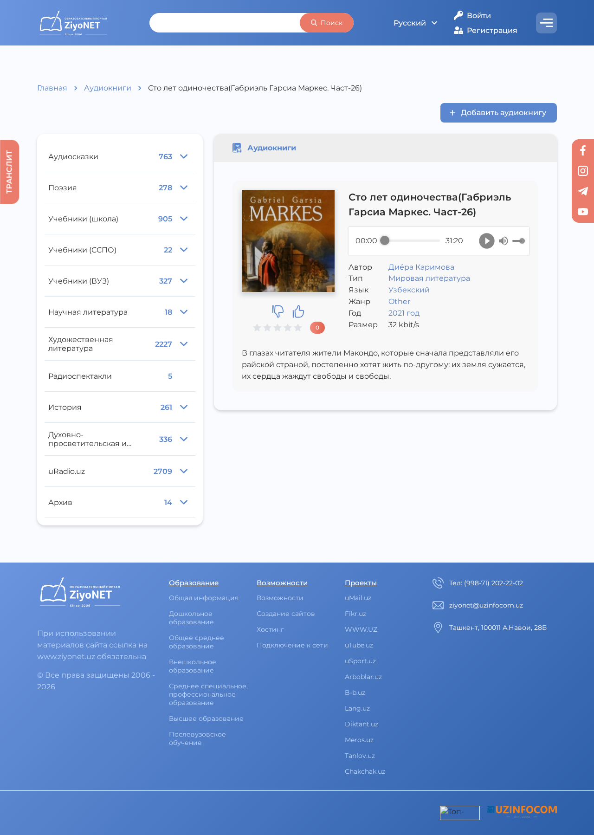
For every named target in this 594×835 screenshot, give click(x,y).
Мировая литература (429, 278)
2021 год (404, 313)
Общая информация (204, 598)
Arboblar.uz (363, 677)
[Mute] (503, 241)
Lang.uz (357, 708)
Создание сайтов (286, 613)
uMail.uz (358, 598)
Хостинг (270, 629)
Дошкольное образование (191, 617)
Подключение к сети (292, 645)
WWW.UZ (361, 629)
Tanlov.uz (360, 755)
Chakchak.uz (365, 771)
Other (399, 301)
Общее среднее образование (196, 642)
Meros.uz (359, 740)
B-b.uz (355, 692)
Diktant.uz (361, 724)
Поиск (331, 23)
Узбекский (409, 289)
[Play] (487, 241)
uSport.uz (360, 661)
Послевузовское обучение (197, 738)
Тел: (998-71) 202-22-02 (486, 583)
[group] (439, 241)
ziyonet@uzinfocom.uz (486, 605)
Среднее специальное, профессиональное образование (208, 694)
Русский (410, 23)
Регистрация (492, 30)
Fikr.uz (355, 613)
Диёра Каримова (421, 267)
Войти (479, 15)
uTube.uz (359, 645)
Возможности (280, 598)
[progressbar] (412, 241)
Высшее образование (206, 718)
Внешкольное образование (192, 666)
